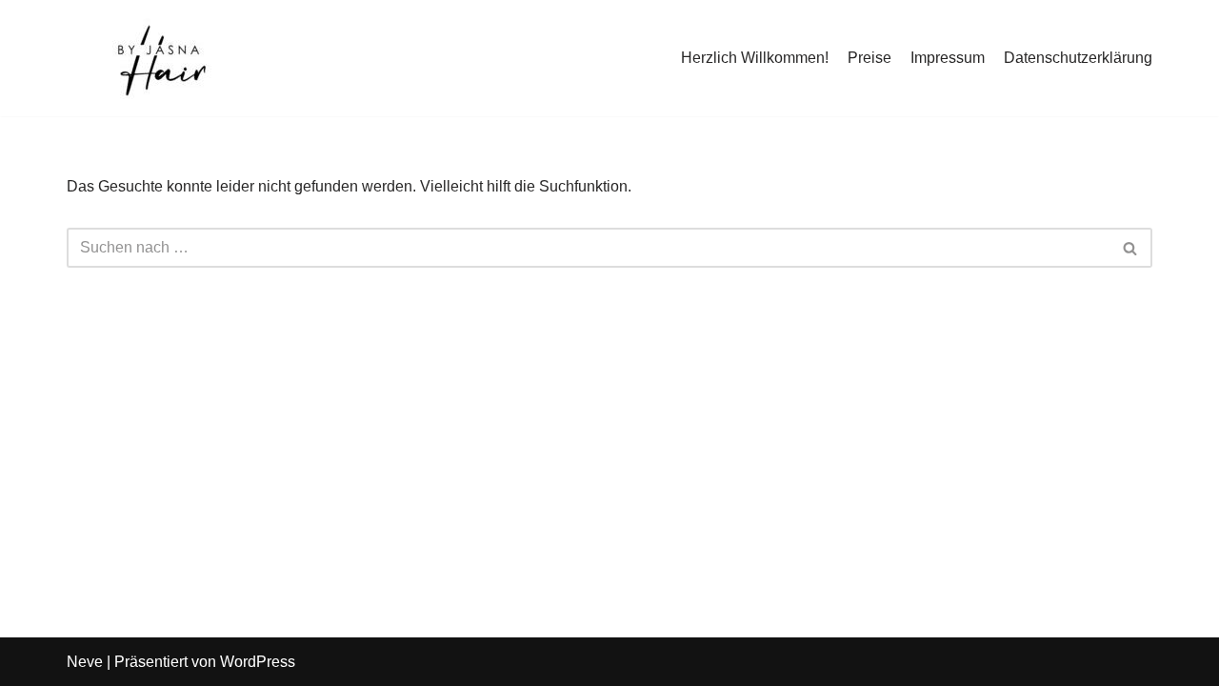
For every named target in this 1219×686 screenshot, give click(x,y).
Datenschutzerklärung (1078, 58)
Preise (869, 58)
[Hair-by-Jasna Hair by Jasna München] (162, 58)
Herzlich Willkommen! (755, 58)
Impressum (947, 58)
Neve (85, 662)
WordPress (257, 662)
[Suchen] (1130, 248)
